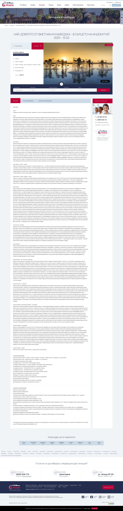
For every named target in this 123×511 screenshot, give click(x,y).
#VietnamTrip (42, 451)
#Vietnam (9, 451)
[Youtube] (121, 17)
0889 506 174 (118, 2)
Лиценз (59, 486)
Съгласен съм (94, 508)
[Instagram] (121, 14)
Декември (61, 443)
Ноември (52, 443)
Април (99, 443)
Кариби (67, 5)
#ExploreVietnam (58, 451)
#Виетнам (3, 451)
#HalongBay (23, 451)
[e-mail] (121, 20)
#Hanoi (29, 451)
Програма (15, 100)
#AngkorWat (25, 453)
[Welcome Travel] (8, 4)
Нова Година (90, 5)
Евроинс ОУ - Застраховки (31, 485)
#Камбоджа (3, 453)
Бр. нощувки (66, 87)
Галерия (105, 81)
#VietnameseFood (74, 451)
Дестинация (32, 87)
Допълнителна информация (45, 100)
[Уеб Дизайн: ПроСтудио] (108, 503)
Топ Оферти (23, 5)
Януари (71, 443)
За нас (80, 485)
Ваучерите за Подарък (64, 485)
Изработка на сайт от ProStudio (108, 502)
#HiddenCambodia (113, 453)
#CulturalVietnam (106, 451)
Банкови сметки (73, 485)
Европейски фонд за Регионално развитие (48, 485)
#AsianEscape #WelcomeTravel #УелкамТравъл (11, 455)
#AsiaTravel (66, 451)
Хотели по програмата (28, 100)
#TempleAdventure (82, 453)
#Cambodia (10, 453)
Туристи (79, 87)
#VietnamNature (96, 451)
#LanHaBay (89, 451)
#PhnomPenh (39, 453)
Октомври (42, 443)
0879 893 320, (44, 489)
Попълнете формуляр (63, 476)
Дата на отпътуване (53, 87)
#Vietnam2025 (50, 451)
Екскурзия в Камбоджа (20, 25)
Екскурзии (42, 5)
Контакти (65, 486)
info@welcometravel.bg (102, 122)
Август (24, 443)
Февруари (80, 443)
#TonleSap (105, 453)
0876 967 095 (51, 489)
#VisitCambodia (17, 453)
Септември (33, 443)
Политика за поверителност (50, 486)
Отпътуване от (17, 87)
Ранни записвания (78, 5)
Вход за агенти (117, 5)
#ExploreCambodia (72, 453)
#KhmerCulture (63, 453)
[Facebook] (121, 12)
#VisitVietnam (16, 451)
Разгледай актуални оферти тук (21, 54)
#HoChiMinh (35, 451)
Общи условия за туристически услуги (34, 486)
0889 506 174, (38, 489)
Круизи (59, 5)
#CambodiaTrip (46, 453)
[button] (109, 63)
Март (89, 443)
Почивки (32, 5)
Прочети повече (87, 508)
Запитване (36, 46)
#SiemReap (32, 453)
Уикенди (51, 5)
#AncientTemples (97, 453)
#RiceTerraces (82, 451)
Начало (6, 25)
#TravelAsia (113, 451)
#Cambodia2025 (55, 453)
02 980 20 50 (110, 2)
